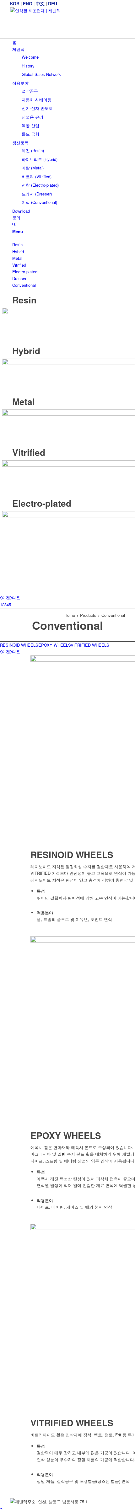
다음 (16, 598)
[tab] (19, 645)
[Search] (13, 224)
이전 (6, 598)
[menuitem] (68, 42)
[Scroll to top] (1, 1508)
